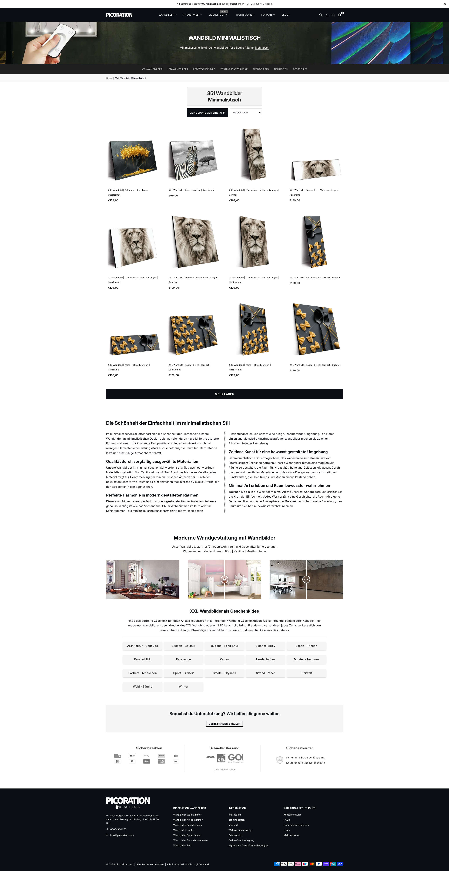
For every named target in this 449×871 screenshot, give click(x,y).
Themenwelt (191, 14)
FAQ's (287, 819)
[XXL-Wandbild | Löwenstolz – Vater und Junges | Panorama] (315, 154)
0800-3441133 (118, 829)
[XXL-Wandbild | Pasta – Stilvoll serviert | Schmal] (315, 242)
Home (109, 78)
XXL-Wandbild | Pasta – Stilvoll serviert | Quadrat (315, 365)
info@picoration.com (122, 835)
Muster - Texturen (306, 659)
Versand (233, 825)
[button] (340, 15)
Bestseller (300, 69)
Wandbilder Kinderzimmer (188, 819)
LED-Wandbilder (177, 69)
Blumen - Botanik (183, 646)
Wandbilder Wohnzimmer (187, 814)
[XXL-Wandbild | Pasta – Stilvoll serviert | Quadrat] (315, 329)
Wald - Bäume (142, 686)
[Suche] (321, 15)
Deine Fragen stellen (224, 723)
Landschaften (265, 659)
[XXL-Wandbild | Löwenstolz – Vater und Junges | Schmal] (254, 154)
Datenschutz (236, 835)
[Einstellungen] (327, 15)
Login (287, 830)
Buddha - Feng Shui (224, 646)
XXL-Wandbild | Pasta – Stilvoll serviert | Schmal (315, 277)
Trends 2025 (261, 69)
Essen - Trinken (306, 646)
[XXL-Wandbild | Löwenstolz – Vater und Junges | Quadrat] (194, 242)
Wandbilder (166, 14)
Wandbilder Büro (182, 845)
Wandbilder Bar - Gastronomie (190, 840)
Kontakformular (292, 814)
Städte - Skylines (224, 673)
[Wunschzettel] (333, 15)
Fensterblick (142, 659)
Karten (224, 659)
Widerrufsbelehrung (240, 830)
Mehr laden (224, 394)
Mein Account (292, 835)
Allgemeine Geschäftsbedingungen (249, 845)
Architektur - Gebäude (142, 646)
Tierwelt (306, 673)
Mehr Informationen (224, 769)
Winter (183, 686)
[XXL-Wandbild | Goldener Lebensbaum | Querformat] (133, 154)
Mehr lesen (262, 47)
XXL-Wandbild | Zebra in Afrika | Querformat (192, 190)
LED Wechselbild (204, 69)
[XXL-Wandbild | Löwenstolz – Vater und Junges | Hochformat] (254, 242)
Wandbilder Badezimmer (187, 835)
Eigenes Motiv (218, 13)
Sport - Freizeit (183, 673)
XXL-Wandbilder (152, 69)
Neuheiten (281, 69)
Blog (285, 14)
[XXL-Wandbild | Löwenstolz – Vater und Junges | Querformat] (133, 242)
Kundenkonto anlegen (296, 825)
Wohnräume (244, 14)
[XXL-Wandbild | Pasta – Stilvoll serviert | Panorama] (133, 329)
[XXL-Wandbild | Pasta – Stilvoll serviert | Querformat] (194, 329)
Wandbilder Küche (183, 830)
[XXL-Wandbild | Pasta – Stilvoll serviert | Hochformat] (254, 329)
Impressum (235, 814)
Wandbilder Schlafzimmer (187, 825)
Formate (267, 14)
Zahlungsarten (237, 819)
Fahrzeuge (183, 659)
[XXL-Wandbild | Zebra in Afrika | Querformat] (194, 154)
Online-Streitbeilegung (241, 840)
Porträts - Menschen (142, 673)
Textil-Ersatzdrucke (234, 69)
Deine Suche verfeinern (206, 112)
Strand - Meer (265, 673)
